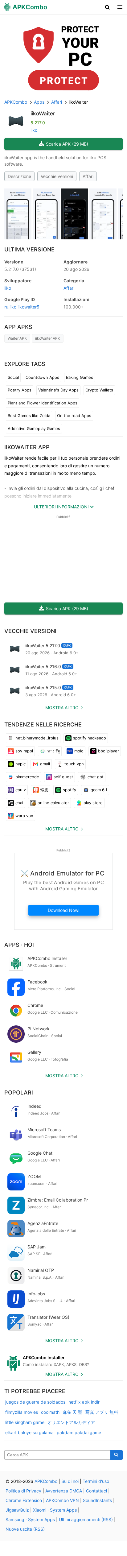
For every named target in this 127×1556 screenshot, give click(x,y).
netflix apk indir (84, 1402)
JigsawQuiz (17, 1510)
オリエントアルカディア (71, 1422)
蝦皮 (44, 789)
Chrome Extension (24, 1500)
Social (13, 377)
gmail (45, 763)
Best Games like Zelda (29, 415)
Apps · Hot (20, 944)
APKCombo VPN (62, 1500)
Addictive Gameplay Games (34, 428)
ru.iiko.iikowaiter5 (21, 306)
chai (19, 802)
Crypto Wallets (99, 389)
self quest (63, 776)
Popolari (18, 1092)
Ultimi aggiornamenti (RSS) (86, 1519)
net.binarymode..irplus (37, 737)
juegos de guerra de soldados (35, 1402)
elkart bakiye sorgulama (29, 1432)
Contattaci (96, 1490)
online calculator (53, 802)
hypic (20, 763)
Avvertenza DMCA (63, 1490)
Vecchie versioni (57, 176)
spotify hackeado (89, 737)
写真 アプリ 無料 (101, 1412)
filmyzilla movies (21, 1412)
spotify (69, 789)
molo (79, 750)
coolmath (50, 1412)
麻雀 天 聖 (72, 1412)
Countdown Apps (42, 377)
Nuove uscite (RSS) (25, 1529)
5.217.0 (20, 269)
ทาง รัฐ (53, 750)
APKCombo (15, 102)
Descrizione (19, 176)
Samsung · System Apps (30, 1519)
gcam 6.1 (99, 789)
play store (93, 802)
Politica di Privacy (23, 1490)
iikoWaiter (43, 113)
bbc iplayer (108, 750)
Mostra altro (62, 707)
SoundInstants (97, 1500)
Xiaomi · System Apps (55, 1510)
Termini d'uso (96, 1481)
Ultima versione (29, 249)
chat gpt (96, 776)
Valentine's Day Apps (58, 389)
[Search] (116, 1455)
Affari (88, 176)
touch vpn (74, 763)
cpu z (20, 789)
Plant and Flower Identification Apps (42, 402)
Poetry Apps (19, 389)
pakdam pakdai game (79, 1432)
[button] (107, 7)
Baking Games (79, 377)
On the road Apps (74, 415)
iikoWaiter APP (27, 447)
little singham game (24, 1422)
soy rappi (24, 750)
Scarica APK (67, 144)
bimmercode (27, 776)
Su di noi (70, 1481)
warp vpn (24, 815)
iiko (34, 130)
